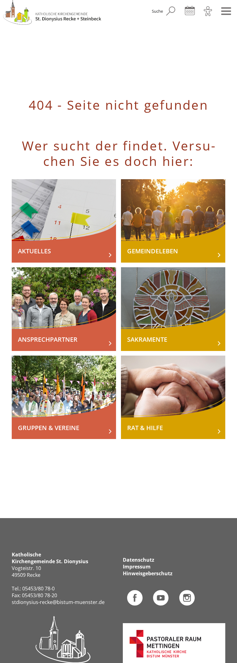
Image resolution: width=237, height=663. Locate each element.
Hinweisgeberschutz (148, 573)
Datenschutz (138, 560)
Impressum (137, 567)
